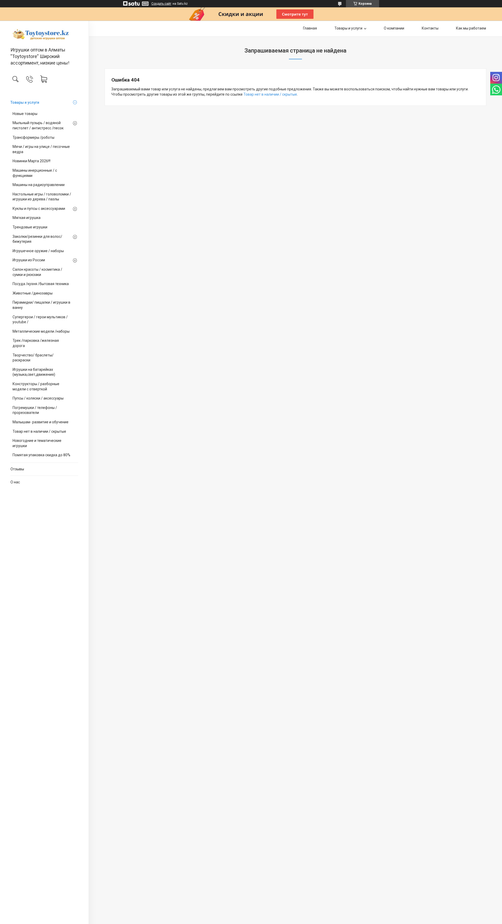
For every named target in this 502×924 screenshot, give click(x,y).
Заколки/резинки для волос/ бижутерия (37, 239)
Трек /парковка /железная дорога (36, 343)
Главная (310, 28)
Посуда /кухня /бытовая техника (41, 284)
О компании (394, 28)
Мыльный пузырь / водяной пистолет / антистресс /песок (38, 125)
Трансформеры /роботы (33, 137)
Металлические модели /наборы (41, 331)
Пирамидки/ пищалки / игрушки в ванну (41, 305)
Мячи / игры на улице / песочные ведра (41, 149)
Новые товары (25, 114)
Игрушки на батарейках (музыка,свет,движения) (34, 372)
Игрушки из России (29, 260)
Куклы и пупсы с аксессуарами (39, 208)
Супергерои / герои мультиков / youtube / (40, 319)
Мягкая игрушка (27, 218)
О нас (15, 482)
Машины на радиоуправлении (39, 185)
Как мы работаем (471, 28)
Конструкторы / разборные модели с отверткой (36, 386)
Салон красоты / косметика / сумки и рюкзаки (37, 272)
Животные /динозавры (33, 293)
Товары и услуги (24, 102)
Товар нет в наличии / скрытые (39, 431)
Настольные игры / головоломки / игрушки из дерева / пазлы (42, 196)
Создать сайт (161, 3)
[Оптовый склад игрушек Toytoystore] (44, 34)
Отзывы (17, 469)
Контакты (430, 28)
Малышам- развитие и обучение (41, 422)
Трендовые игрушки (30, 227)
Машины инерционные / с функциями (35, 173)
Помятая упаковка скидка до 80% (41, 455)
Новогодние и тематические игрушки (37, 443)
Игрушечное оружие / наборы (38, 251)
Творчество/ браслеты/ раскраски (33, 357)
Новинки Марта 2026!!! (31, 161)
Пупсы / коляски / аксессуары (38, 398)
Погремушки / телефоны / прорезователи (35, 410)
